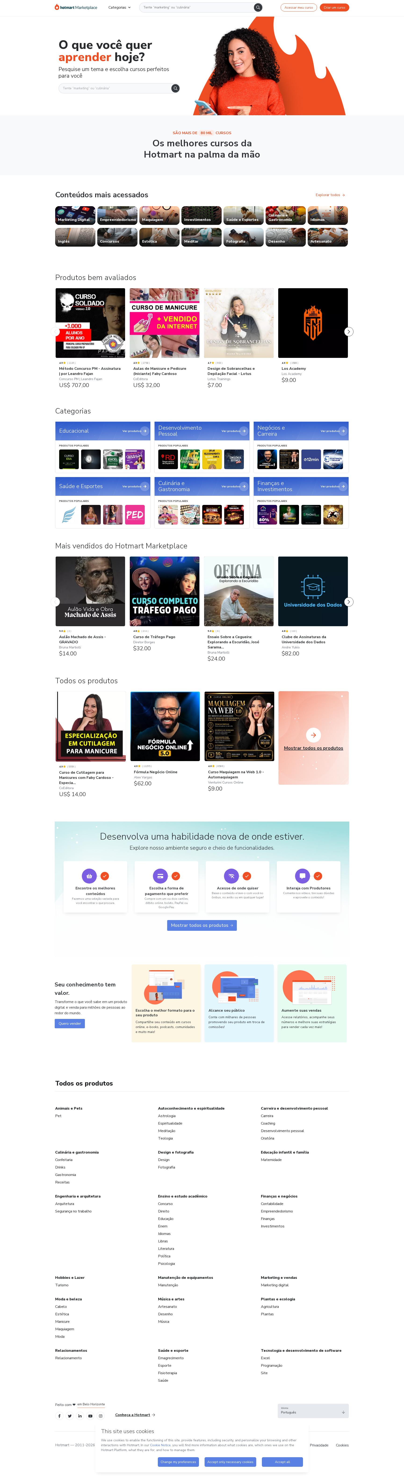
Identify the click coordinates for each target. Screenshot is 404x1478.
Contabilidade (272, 1203)
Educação (165, 1218)
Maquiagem (64, 1329)
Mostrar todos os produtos (199, 925)
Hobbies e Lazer (70, 1277)
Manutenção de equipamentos (185, 1277)
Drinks (60, 1167)
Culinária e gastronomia (77, 1152)
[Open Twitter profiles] (69, 1416)
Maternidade (271, 1159)
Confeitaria (63, 1159)
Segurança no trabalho (73, 1211)
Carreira (267, 1115)
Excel (265, 1358)
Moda (60, 1336)
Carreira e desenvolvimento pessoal (294, 1108)
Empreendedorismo (277, 1211)
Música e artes (171, 1299)
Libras (163, 1241)
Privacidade (319, 1445)
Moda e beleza (68, 1299)
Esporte (164, 1365)
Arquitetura (64, 1203)
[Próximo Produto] (349, 327)
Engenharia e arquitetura (78, 1196)
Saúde (163, 1380)
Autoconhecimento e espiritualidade (191, 1108)
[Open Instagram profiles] (100, 1416)
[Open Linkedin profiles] (79, 1416)
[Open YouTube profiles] (90, 1416)
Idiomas (164, 1233)
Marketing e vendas (279, 1277)
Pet (58, 1115)
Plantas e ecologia (278, 1299)
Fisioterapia (167, 1373)
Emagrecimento (171, 1358)
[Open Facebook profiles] (59, 1416)
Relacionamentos (71, 1350)
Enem (162, 1226)
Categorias (117, 7)
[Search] (258, 7)
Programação (271, 1365)
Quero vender (70, 1023)
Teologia (165, 1138)
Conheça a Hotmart (132, 1414)
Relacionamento (68, 1358)
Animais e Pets (69, 1108)
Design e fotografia (176, 1152)
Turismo (62, 1285)
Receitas (62, 1182)
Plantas (267, 1314)
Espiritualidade (170, 1123)
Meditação (166, 1130)
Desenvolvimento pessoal (282, 1130)
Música (163, 1321)
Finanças (268, 1218)
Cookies (342, 1445)
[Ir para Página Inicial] (76, 7)
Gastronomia (65, 1174)
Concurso (165, 1203)
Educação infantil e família (285, 1152)
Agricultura (270, 1306)
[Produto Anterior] (55, 327)
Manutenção (168, 1285)
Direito (163, 1211)
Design (164, 1159)
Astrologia (167, 1115)
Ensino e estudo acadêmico (182, 1196)
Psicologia (166, 1263)
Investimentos (273, 1226)
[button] (313, 1411)
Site (264, 1373)
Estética (62, 1314)
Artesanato (167, 1306)
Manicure (62, 1321)
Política (164, 1256)
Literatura (166, 1248)
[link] (75, 215)
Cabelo (61, 1306)
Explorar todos (328, 195)
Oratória (267, 1138)
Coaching (268, 1123)
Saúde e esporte (173, 1350)
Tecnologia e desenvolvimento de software (301, 1350)
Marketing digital (275, 1285)
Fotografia (166, 1167)
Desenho (165, 1314)
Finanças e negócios (279, 1196)
